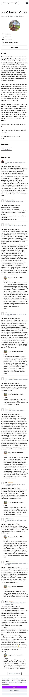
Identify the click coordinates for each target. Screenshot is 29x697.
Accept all (14, 687)
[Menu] (27, 3)
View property (6, 149)
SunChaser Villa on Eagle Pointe (10, 166)
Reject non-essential (14, 690)
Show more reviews (14, 674)
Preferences (14, 694)
